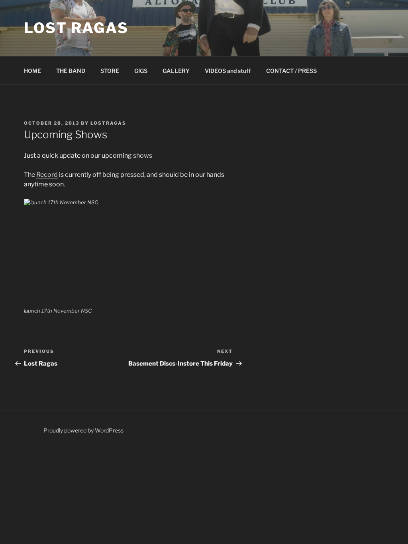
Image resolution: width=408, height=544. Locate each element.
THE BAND (70, 70)
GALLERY (176, 70)
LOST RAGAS (76, 28)
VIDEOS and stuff (228, 70)
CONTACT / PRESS (291, 70)
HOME (32, 70)
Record (47, 174)
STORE (109, 70)
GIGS (140, 70)
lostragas (108, 123)
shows (142, 155)
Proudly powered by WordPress (83, 430)
